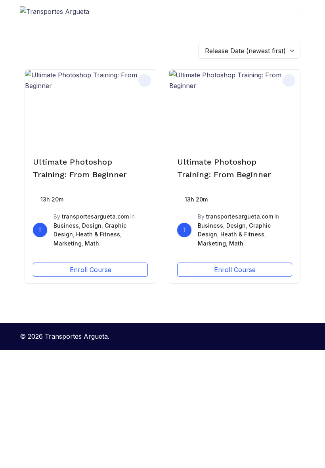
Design (91, 225)
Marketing (68, 243)
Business (66, 225)
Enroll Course (90, 270)
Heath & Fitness (98, 234)
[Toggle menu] (302, 11)
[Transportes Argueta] (54, 11)
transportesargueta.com (95, 216)
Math (92, 243)
